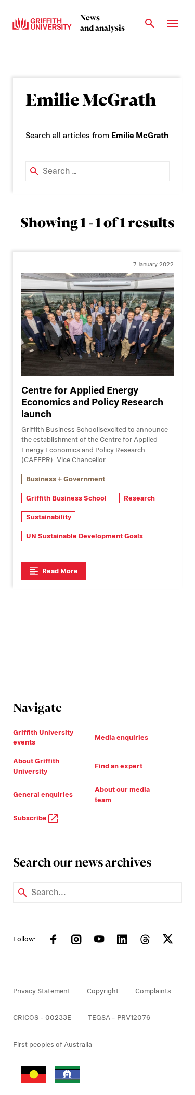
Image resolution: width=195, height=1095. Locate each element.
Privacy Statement (41, 991)
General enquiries (43, 795)
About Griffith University (36, 766)
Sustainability (48, 517)
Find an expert (118, 766)
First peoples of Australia (52, 1044)
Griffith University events (43, 737)
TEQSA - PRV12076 (119, 1017)
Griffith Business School (66, 498)
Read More (60, 571)
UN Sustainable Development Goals (84, 536)
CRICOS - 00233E (42, 1017)
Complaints (153, 991)
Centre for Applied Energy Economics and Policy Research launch (92, 402)
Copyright (103, 991)
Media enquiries (121, 737)
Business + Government (65, 479)
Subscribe (30, 818)
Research (139, 498)
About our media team (122, 795)
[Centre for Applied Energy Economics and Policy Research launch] (97, 324)
